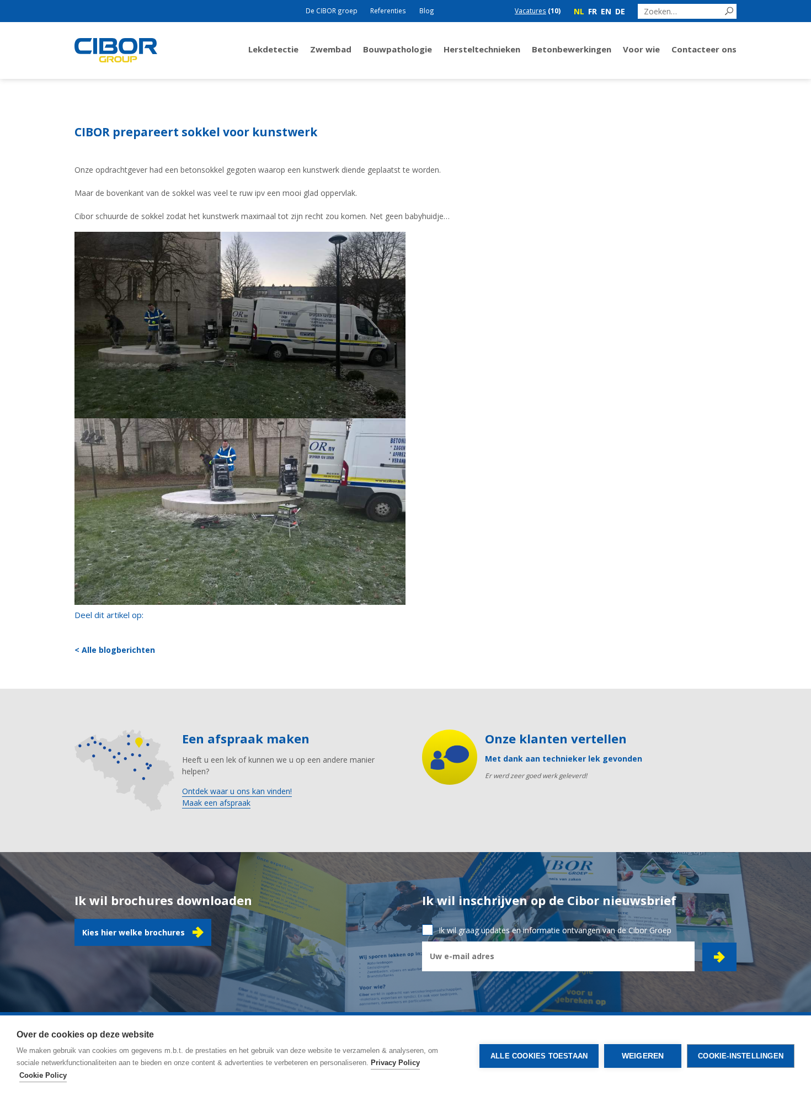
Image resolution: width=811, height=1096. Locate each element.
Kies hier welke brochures (133, 932)
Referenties (388, 10)
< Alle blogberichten (114, 650)
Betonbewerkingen (571, 49)
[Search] (729, 11)
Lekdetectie (273, 49)
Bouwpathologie (397, 49)
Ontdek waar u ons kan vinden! (237, 791)
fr (592, 11)
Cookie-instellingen (740, 1056)
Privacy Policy (395, 1062)
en (606, 11)
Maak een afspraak (216, 802)
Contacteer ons (704, 49)
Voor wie (641, 49)
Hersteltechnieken (482, 49)
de (620, 11)
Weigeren (643, 1056)
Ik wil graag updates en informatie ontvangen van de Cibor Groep (555, 930)
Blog (426, 10)
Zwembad (330, 49)
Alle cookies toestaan (539, 1056)
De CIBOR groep (332, 10)
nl (579, 11)
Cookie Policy (43, 1075)
